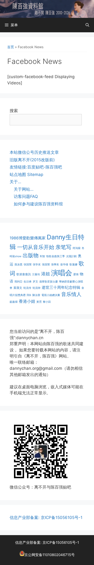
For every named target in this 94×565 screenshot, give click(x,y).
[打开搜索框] (87, 25)
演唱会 (61, 273)
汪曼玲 (36, 274)
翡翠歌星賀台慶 (48, 281)
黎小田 (47, 301)
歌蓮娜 (73, 264)
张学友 (37, 264)
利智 (42, 256)
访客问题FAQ (26, 196)
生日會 (28, 281)
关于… (15, 181)
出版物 (31, 255)
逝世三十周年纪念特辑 (61, 287)
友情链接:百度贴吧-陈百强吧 (36, 167)
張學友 (55, 264)
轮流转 (36, 287)
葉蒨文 (17, 287)
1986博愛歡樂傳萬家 (28, 237)
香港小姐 (27, 301)
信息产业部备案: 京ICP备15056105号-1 (46, 517)
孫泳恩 (18, 264)
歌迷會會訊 (23, 274)
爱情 (76, 274)
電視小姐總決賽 (50, 295)
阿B (29, 295)
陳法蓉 (36, 295)
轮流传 (27, 287)
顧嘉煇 (14, 301)
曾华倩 (64, 264)
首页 (10, 47)
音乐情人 (71, 294)
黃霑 (39, 301)
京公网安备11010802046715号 (49, 554)
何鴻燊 (77, 248)
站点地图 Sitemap (26, 174)
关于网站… (24, 189)
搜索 (14, 110)
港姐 (45, 273)
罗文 (35, 281)
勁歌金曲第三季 (55, 256)
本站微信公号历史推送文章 (34, 152)
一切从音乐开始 (35, 247)
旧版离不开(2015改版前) (32, 159)
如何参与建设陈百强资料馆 (38, 204)
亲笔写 (63, 247)
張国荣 (46, 264)
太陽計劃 (71, 256)
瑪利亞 (18, 281)
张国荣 (28, 264)
